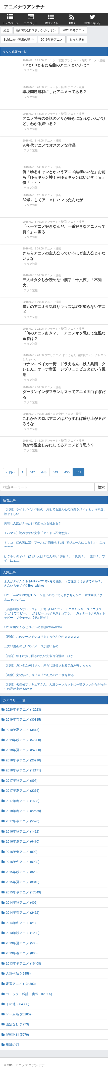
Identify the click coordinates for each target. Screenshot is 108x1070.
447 (32, 472)
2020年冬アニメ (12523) (23, 709)
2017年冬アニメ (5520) (22, 821)
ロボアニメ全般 (54, 414)
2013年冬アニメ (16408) (23, 963)
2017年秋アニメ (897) (21, 780)
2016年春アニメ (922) (21, 851)
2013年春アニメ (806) (21, 953)
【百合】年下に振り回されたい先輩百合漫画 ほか (38, 655)
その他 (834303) (17, 1003)
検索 (101, 486)
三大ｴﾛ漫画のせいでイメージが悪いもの (31, 646)
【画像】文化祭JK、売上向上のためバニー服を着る (39, 675)
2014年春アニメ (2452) (22, 912)
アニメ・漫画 (96, 60)
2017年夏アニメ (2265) (22, 790)
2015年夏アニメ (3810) (22, 881)
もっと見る (76, 39)
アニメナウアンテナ (24, 6)
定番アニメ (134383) (21, 983)
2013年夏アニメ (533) (21, 943)
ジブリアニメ (52, 355)
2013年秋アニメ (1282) (22, 932)
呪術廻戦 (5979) (17, 1034)
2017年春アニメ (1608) (22, 800)
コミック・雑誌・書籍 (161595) (29, 993)
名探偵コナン (85, 355)
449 (55, 472)
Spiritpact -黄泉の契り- (19, 39)
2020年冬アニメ (74, 30)
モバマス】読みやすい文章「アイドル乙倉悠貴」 (37, 532)
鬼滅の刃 (12, 1044)
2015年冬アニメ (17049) (23, 892)
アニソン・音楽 (54, 60)
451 (78, 472)
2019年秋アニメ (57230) (23, 739)
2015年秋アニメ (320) (21, 871)
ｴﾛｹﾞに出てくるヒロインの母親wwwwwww (33, 627)
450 (67, 472)
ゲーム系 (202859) (19, 1014)
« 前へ (10, 472)
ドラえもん (69, 355)
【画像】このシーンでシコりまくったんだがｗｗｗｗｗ (41, 636)
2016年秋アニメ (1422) (22, 831)
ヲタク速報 (31, 70)
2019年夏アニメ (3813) (22, 729)
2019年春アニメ (52, 39)
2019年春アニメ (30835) (23, 719)
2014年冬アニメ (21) (21, 922)
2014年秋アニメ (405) (21, 902)
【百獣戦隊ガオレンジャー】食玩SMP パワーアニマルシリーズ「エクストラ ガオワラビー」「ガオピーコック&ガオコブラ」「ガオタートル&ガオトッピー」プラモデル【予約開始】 (54, 613)
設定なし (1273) (17, 1024)
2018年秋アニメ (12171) (23, 770)
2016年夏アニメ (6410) (22, 841)
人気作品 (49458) (18, 973)
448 (43, 472)
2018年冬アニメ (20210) (23, 760)
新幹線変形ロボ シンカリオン (36, 30)
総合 (7, 30)
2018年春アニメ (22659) (23, 810)
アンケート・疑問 (76, 60)
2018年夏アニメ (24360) (23, 749)
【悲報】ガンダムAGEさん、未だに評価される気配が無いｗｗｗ (48, 665)
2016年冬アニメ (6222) (22, 861)
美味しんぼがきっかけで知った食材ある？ (32, 523)
